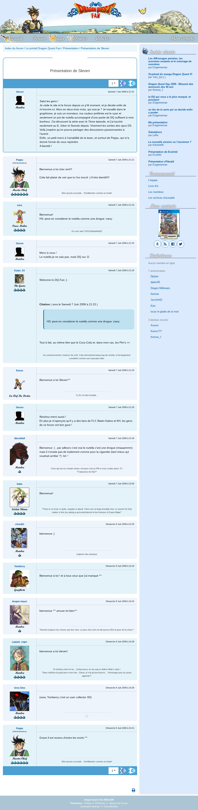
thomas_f (158, 89)
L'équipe (152, 180)
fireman (155, 293)
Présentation (71, 48)
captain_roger (19, 642)
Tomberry (19, 566)
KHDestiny (100, 803)
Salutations (155, 132)
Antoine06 (158, 144)
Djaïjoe (154, 276)
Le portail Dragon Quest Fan (43, 48)
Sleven (20, 92)
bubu (19, 484)
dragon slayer (19, 601)
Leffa (155, 135)
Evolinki (157, 154)
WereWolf (19, 438)
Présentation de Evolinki (163, 151)
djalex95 (155, 282)
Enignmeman (160, 67)
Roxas (19, 370)
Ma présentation (157, 122)
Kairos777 (156, 331)
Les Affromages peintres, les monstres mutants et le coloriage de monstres (169, 61)
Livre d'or (153, 186)
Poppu (19, 160)
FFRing (87, 803)
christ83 (19, 524)
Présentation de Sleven (95, 48)
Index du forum (14, 48)
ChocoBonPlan (111, 806)
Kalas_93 (19, 270)
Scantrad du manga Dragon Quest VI (170, 74)
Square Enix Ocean (118, 803)
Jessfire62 (156, 299)
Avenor (155, 325)
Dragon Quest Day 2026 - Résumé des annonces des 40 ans (170, 85)
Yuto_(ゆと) (159, 77)
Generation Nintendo (90, 806)
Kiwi (153, 305)
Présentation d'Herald (161, 161)
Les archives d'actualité (161, 197)
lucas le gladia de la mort (165, 311)
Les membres (156, 192)
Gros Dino (19, 688)
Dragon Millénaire (160, 288)
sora (19, 205)
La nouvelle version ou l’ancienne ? (169, 142)
